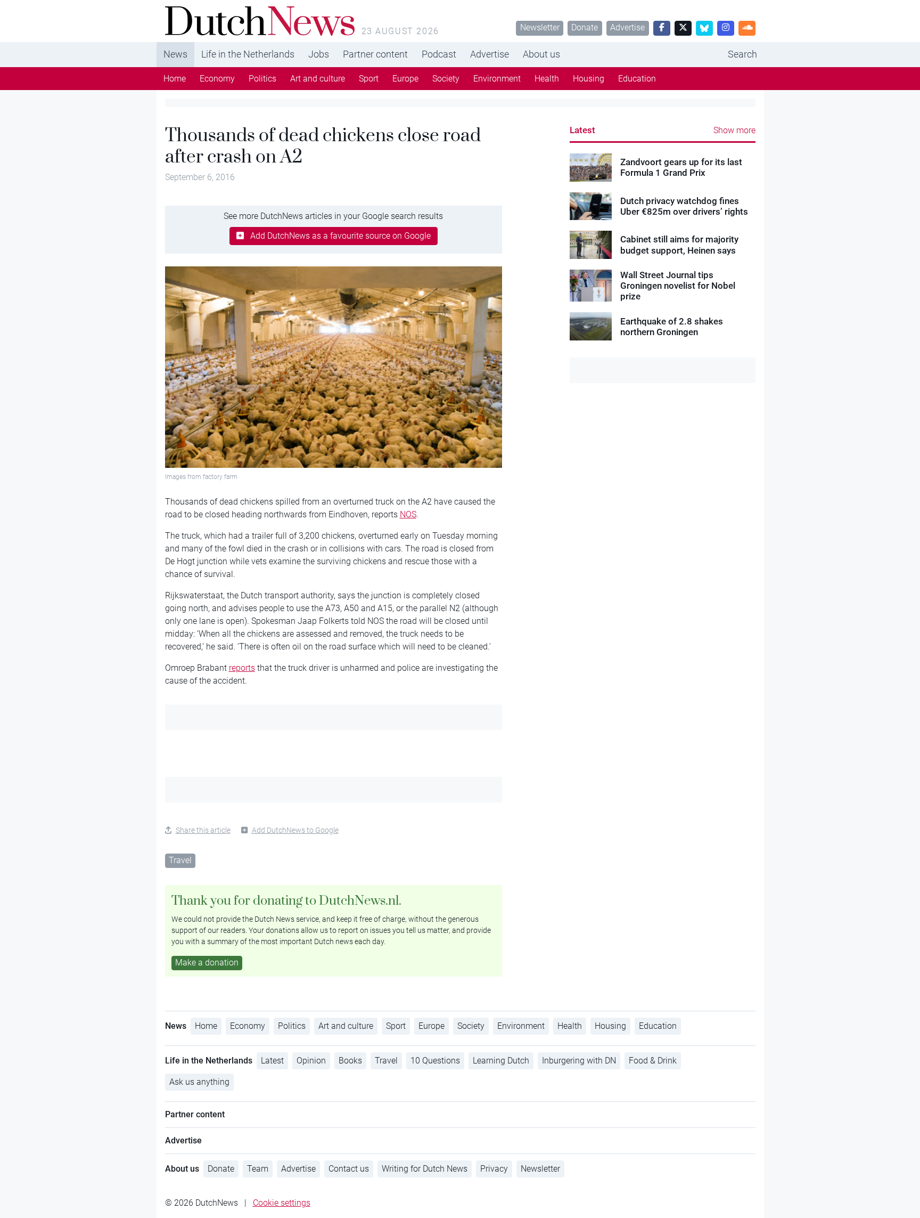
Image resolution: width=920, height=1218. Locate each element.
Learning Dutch (501, 1060)
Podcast (439, 54)
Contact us (348, 1169)
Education (637, 79)
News (175, 54)
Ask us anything (199, 1082)
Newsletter (540, 27)
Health (547, 79)
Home (174, 79)
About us (541, 54)
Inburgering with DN (579, 1060)
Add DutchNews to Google (295, 830)
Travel (180, 860)
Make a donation (207, 962)
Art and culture (317, 79)
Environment (497, 79)
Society (445, 79)
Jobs (318, 54)
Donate (584, 27)
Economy (217, 79)
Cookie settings (281, 1203)
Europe (405, 79)
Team (257, 1169)
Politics (262, 79)
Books (350, 1060)
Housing (588, 79)
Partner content (375, 54)
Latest (582, 130)
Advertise (627, 27)
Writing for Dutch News (424, 1169)
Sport (369, 79)
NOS (408, 514)
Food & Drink (653, 1060)
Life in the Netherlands (247, 54)
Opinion (311, 1060)
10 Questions (435, 1060)
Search (742, 54)
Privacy (494, 1169)
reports (242, 668)
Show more (734, 130)
